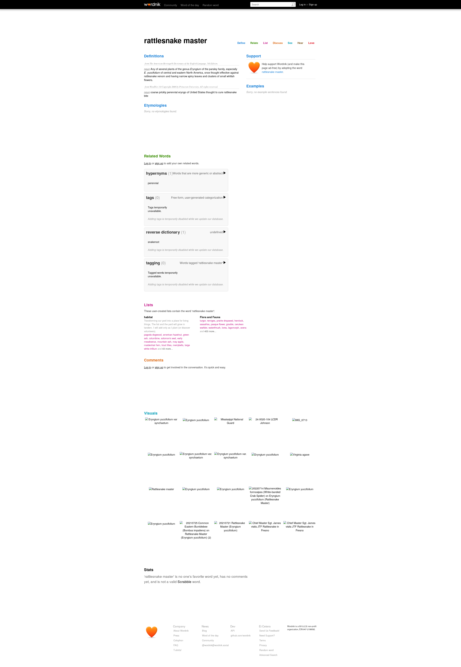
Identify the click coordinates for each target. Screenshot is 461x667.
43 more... (167, 348)
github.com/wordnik (240, 635)
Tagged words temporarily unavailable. (163, 274)
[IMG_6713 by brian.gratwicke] (299, 419)
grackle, (230, 324)
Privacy (263, 645)
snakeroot (153, 242)
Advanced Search (268, 655)
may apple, (178, 341)
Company (179, 626)
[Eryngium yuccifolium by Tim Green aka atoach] (299, 488)
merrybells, (179, 345)
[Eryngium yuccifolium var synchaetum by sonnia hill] (161, 420)
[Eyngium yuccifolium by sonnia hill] (196, 419)
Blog (204, 630)
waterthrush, (215, 327)
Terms (262, 640)
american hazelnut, (173, 334)
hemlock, (239, 320)
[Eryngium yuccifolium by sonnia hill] (161, 454)
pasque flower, (218, 324)
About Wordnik (181, 630)
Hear (300, 43)
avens (243, 327)
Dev (232, 626)
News (205, 626)
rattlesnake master (272, 72)
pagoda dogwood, (153, 334)
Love (311, 43)
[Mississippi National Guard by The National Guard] (230, 420)
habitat (148, 317)
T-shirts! (177, 650)
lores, (225, 327)
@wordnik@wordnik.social (215, 645)
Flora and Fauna (210, 317)
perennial (153, 183)
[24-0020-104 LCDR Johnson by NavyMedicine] (265, 420)
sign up (159, 163)
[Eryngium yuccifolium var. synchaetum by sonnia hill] (196, 455)
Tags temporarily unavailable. (157, 209)
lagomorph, (234, 327)
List (265, 43)
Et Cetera (265, 626)
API (233, 630)
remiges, (212, 320)
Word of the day (190, 5)
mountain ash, (165, 341)
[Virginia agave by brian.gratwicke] (299, 454)
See (290, 43)
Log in (147, 163)
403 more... (210, 331)
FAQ (175, 645)
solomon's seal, (169, 338)
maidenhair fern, (153, 345)
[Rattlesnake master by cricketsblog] (161, 488)
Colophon (178, 640)
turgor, (203, 320)
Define (241, 43)
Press (176, 635)
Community (170, 5)
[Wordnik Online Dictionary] (152, 4)
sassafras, (205, 324)
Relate (254, 43)
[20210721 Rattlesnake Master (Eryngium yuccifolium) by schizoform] (230, 526)
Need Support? (267, 635)
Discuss (278, 43)
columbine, (155, 338)
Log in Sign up (308, 4)
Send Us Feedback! (269, 630)
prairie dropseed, (225, 320)
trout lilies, (167, 345)
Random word (211, 5)
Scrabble (184, 581)
